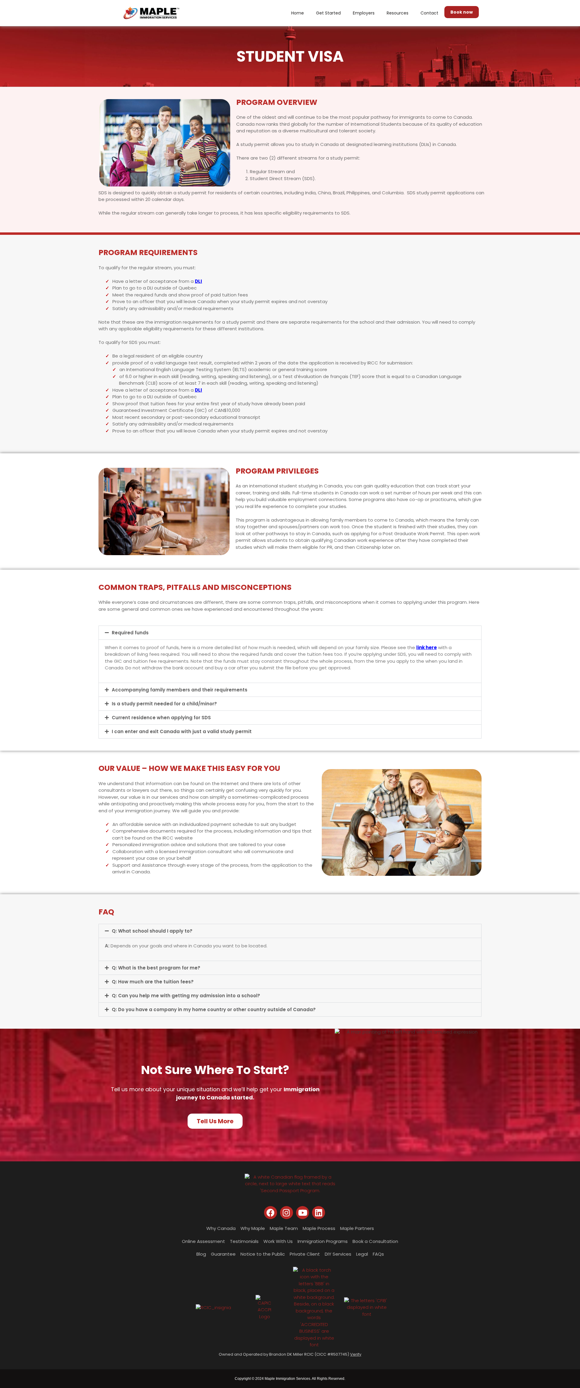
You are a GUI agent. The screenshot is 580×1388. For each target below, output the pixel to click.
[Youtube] (302, 1212)
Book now (461, 12)
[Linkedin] (318, 1212)
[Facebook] (270, 1212)
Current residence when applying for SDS (161, 717)
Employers (364, 13)
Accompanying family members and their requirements (179, 690)
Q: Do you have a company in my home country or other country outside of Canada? (214, 1009)
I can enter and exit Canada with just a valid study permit (182, 731)
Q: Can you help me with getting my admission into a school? (186, 995)
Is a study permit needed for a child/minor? (164, 703)
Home (297, 13)
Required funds (130, 632)
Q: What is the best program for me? (156, 968)
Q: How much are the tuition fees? (153, 982)
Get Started (328, 13)
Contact (429, 13)
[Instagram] (286, 1212)
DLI (198, 281)
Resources (397, 13)
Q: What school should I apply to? (152, 931)
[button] (290, 632)
